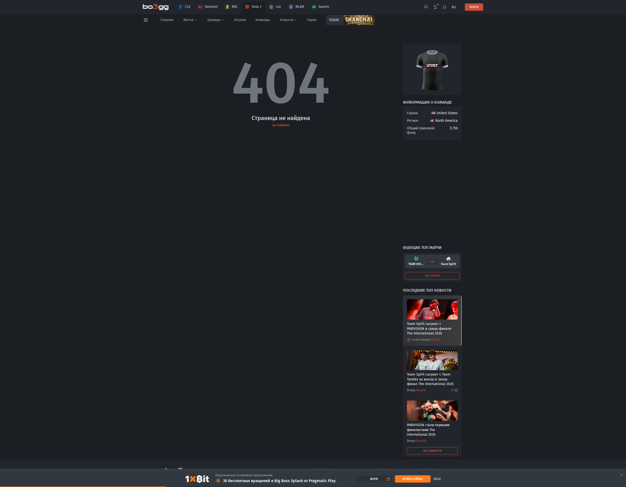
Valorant (211, 7)
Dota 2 (257, 7)
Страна (412, 113)
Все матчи (432, 275)
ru (454, 7)
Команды (263, 20)
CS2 (187, 7)
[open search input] (426, 7)
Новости (286, 20)
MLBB (299, 7)
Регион (412, 121)
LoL (278, 7)
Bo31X (374, 479)
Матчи (188, 20)
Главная (167, 20)
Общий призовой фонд (420, 130)
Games (323, 7)
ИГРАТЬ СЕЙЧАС (412, 479)
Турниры (214, 20)
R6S (234, 7)
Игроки (240, 20)
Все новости (432, 451)
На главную (281, 125)
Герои (311, 20)
